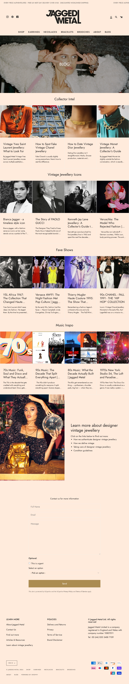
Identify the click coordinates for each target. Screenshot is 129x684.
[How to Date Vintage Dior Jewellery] (81, 121)
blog (16, 675)
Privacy (50, 629)
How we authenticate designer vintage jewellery (95, 439)
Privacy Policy (68, 591)
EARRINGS (37, 670)
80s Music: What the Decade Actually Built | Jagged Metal (80, 373)
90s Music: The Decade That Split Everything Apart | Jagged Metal (46, 373)
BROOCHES (71, 670)
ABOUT (8, 675)
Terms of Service (81, 591)
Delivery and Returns (56, 624)
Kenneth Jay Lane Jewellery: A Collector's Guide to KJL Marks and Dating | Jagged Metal (80, 223)
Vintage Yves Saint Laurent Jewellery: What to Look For (14, 147)
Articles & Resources (15, 639)
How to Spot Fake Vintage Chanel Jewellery (46, 147)
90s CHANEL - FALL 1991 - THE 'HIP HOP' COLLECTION (112, 298)
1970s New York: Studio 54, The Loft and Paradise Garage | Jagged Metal (111, 373)
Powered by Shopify (29, 675)
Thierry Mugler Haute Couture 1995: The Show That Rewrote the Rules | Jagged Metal (80, 298)
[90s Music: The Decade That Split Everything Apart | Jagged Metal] (48, 348)
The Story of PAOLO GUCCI (48, 221)
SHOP (28, 670)
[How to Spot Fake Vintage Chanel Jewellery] (48, 121)
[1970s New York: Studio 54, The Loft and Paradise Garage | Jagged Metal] (113, 348)
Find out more (12, 634)
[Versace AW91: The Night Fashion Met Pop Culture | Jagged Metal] (48, 272)
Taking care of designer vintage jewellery (92, 446)
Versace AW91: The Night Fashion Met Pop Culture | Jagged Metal (48, 298)
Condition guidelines (83, 450)
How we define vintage (84, 443)
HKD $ (10, 663)
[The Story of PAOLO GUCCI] (48, 197)
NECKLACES (48, 670)
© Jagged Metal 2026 (14, 670)
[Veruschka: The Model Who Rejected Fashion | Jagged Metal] (113, 197)
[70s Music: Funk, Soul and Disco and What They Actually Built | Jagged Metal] (16, 348)
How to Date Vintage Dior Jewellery (80, 146)
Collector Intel (64, 99)
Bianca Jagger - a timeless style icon (14, 221)
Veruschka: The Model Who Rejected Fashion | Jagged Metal (111, 223)
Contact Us (11, 629)
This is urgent (37, 563)
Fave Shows (64, 249)
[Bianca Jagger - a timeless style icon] (16, 197)
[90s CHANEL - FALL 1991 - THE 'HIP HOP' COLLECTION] (113, 272)
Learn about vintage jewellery (19, 645)
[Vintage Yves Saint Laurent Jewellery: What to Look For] (16, 121)
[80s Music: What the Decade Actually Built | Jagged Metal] (81, 348)
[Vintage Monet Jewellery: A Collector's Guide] (113, 121)
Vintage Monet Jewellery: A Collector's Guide (110, 147)
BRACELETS (60, 670)
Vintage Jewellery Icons (64, 174)
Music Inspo (64, 325)
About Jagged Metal (15, 624)
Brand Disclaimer (54, 639)
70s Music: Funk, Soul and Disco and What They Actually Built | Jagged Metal (15, 373)
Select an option (36, 568)
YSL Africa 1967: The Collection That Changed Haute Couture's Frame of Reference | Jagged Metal (15, 298)
